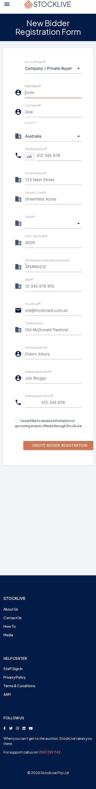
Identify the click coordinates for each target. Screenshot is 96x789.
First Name (33, 86)
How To (9, 626)
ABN (28, 279)
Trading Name (34, 323)
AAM (7, 694)
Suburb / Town (35, 192)
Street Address (35, 173)
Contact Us (12, 617)
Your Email (32, 303)
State (29, 216)
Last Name (32, 105)
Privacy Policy (14, 677)
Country (30, 122)
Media (8, 635)
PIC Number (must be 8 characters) (47, 262)
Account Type (35, 61)
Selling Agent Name (38, 371)
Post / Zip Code (36, 236)
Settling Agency (36, 347)
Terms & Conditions (19, 686)
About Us (10, 609)
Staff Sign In (13, 668)
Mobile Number (35, 149)
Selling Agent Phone (38, 395)
